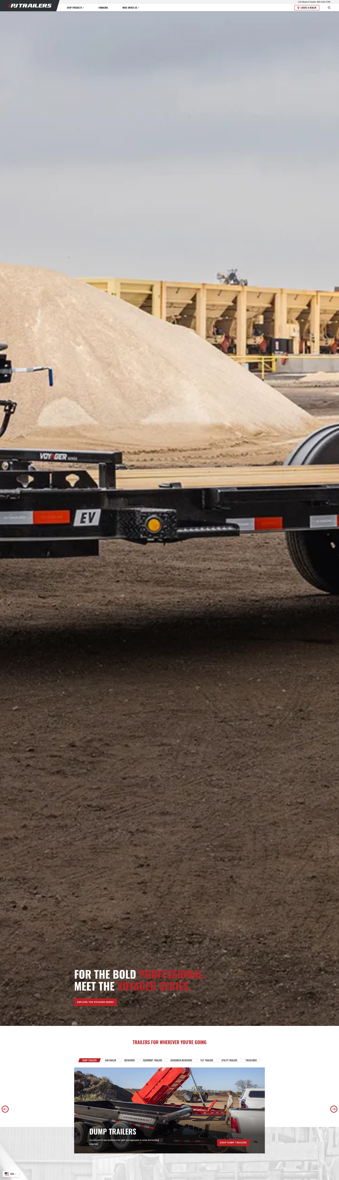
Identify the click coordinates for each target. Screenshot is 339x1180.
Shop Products (74, 7)
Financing (103, 7)
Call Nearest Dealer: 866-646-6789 (314, 2)
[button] (131, 8)
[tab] (89, 1060)
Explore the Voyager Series (95, 1002)
